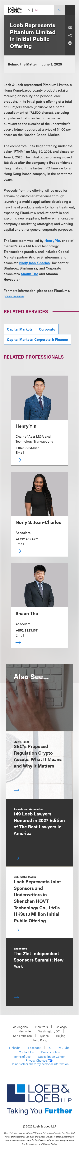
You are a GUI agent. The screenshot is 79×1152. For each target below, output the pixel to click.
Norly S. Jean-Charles (38, 522)
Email (20, 452)
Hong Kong (39, 1040)
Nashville (24, 1031)
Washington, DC (49, 1031)
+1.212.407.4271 (27, 538)
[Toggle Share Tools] (70, 35)
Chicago (61, 1026)
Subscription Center (51, 1056)
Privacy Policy (50, 1052)
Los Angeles (20, 1026)
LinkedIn (15, 1047)
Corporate (47, 329)
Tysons (44, 1035)
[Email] (70, 27)
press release (14, 295)
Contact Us (26, 1052)
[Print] (70, 43)
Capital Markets (20, 329)
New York (41, 1026)
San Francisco (22, 1035)
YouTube (63, 1047)
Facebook (34, 1047)
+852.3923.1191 (27, 630)
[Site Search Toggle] (59, 10)
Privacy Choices (36, 1060)
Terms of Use (22, 1056)
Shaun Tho (29, 273)
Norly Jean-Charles (34, 262)
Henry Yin (52, 240)
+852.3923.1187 (27, 447)
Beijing (60, 1035)
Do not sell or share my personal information (40, 1064)
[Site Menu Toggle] (70, 10)
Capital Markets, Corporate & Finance (37, 339)
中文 (37, 10)
